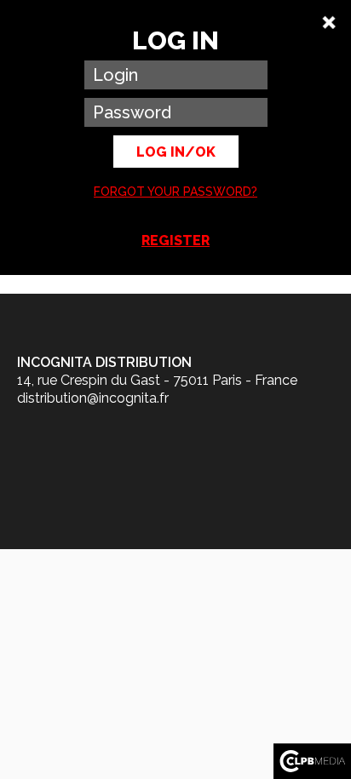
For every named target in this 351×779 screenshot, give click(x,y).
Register (175, 240)
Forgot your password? (175, 191)
